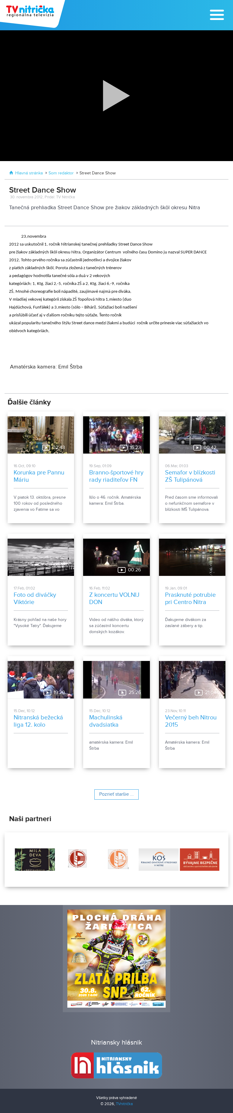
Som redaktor (61, 173)
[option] (34, 859)
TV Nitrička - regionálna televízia (33, 14)
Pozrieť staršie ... (116, 794)
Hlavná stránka (29, 173)
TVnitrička (124, 1103)
